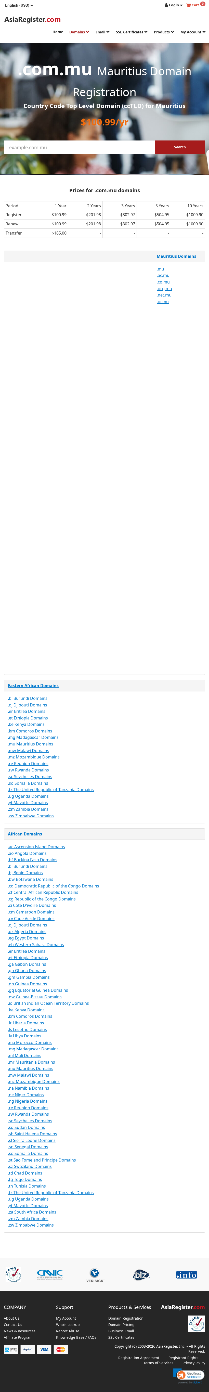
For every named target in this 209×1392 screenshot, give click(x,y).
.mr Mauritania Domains (31, 1062)
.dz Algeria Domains (27, 931)
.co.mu (163, 282)
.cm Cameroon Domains (31, 912)
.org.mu (164, 288)
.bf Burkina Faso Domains (32, 859)
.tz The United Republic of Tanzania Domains (51, 789)
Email (101, 32)
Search (180, 147)
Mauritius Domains (176, 256)
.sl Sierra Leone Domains (32, 1140)
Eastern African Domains (33, 685)
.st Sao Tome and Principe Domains (42, 1160)
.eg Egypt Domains (26, 938)
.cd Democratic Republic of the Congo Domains (53, 886)
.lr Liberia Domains (26, 1023)
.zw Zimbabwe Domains (31, 816)
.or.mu (163, 301)
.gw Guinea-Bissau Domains (35, 997)
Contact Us (13, 1325)
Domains (77, 32)
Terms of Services (158, 1362)
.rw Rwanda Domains (28, 770)
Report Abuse (67, 1331)
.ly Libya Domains (24, 1036)
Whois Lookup (68, 1325)
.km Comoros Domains (30, 731)
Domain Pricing (121, 1325)
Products (162, 32)
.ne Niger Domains (26, 1095)
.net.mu (164, 295)
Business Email (121, 1331)
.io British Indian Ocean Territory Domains (48, 1003)
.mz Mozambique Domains (34, 757)
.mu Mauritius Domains (30, 744)
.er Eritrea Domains (26, 711)
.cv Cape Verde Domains (31, 918)
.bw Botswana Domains (30, 879)
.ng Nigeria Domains (27, 1101)
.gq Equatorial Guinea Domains (38, 990)
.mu (160, 269)
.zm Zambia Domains (28, 809)
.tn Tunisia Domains (27, 1186)
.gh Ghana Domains (27, 970)
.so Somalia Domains (28, 783)
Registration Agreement (138, 1357)
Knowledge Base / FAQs (76, 1337)
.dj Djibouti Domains (27, 705)
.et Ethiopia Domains (28, 718)
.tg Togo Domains (25, 1179)
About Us (11, 1318)
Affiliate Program (18, 1337)
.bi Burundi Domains (27, 698)
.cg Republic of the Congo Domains (42, 899)
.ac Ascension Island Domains (36, 846)
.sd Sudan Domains (26, 1127)
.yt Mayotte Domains (28, 802)
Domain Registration (125, 1318)
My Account (191, 32)
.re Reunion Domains (28, 763)
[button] (19, 5)
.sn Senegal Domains (28, 1147)
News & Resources (19, 1331)
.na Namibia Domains (28, 1088)
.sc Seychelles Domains (30, 776)
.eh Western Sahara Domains (36, 944)
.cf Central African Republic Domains (43, 892)
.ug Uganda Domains (28, 796)
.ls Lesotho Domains (27, 1029)
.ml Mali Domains (24, 1055)
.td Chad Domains (25, 1173)
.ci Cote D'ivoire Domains (32, 905)
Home (58, 31)
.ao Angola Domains (27, 853)
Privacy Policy (193, 1362)
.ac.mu (163, 275)
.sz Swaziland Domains (30, 1166)
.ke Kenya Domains (26, 724)
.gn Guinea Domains (27, 984)
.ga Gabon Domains (27, 964)
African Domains (25, 834)
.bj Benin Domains (25, 872)
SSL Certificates (130, 32)
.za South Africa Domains (32, 1212)
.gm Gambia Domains (29, 977)
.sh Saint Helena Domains (32, 1134)
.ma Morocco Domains (30, 1042)
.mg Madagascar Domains (33, 737)
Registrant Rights (183, 1357)
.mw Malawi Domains (28, 750)
